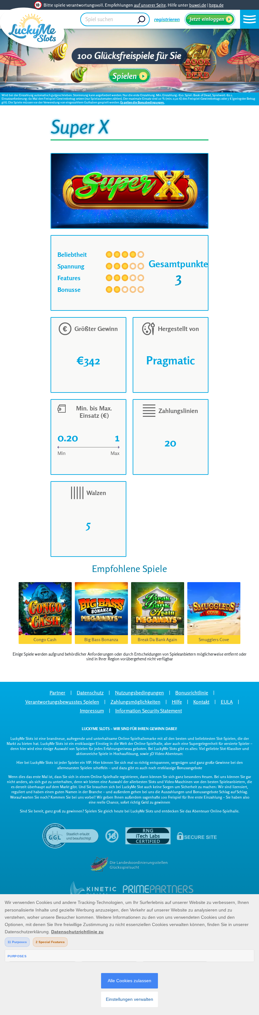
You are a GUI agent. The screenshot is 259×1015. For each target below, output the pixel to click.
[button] (249, 19)
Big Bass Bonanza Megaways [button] (101, 640)
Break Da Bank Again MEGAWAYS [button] (157, 640)
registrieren (167, 19)
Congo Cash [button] (45, 639)
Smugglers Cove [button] (214, 639)
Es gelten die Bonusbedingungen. (142, 102)
